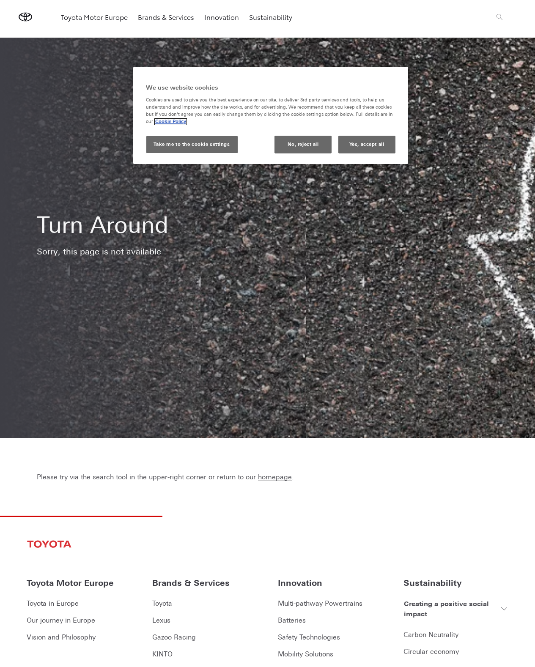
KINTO (162, 654)
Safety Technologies (309, 637)
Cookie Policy (170, 121)
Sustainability (270, 17)
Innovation (221, 17)
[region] (270, 115)
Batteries (292, 620)
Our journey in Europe (61, 620)
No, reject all (303, 144)
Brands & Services (166, 17)
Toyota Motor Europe (94, 17)
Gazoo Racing (174, 637)
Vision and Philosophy (61, 637)
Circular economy (431, 651)
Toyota (162, 603)
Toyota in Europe (53, 603)
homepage (275, 477)
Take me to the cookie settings (192, 144)
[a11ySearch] (499, 17)
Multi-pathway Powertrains (320, 603)
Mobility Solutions (305, 654)
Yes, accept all (366, 144)
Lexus (161, 620)
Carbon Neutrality (430, 634)
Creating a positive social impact (446, 609)
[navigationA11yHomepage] (25, 16)
